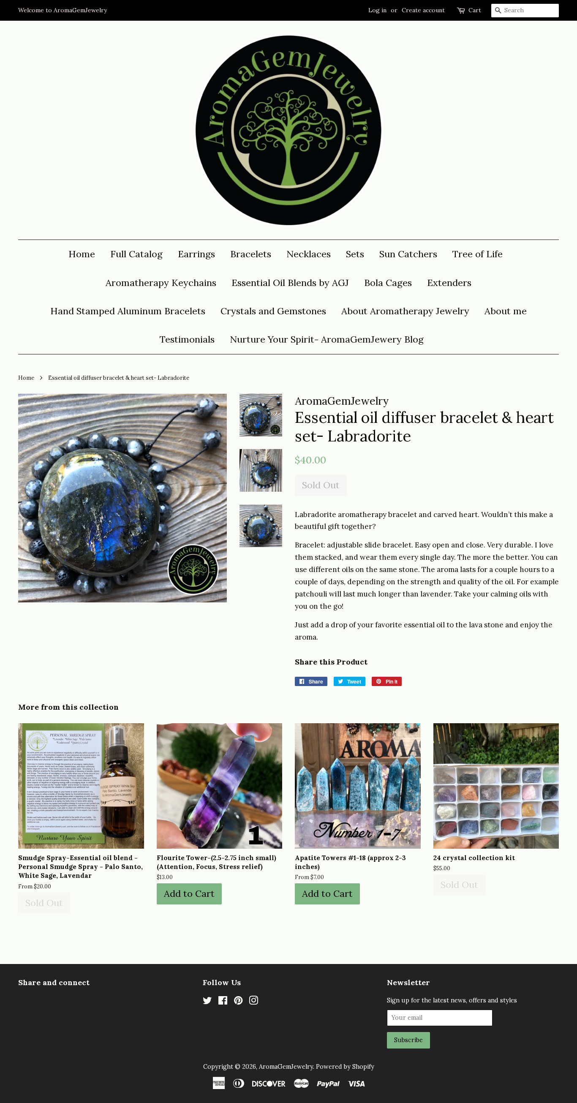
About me (505, 311)
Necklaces (308, 254)
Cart (474, 10)
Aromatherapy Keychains (161, 283)
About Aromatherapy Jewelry (405, 311)
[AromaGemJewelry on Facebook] (223, 1002)
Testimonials (187, 339)
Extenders (449, 283)
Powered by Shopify (345, 1066)
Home (81, 254)
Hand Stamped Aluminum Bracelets (127, 311)
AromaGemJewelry (286, 1066)
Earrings (196, 254)
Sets (355, 254)
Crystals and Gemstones (273, 311)
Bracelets (250, 254)
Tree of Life (477, 254)
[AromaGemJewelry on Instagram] (253, 1002)
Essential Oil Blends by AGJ (290, 283)
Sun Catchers (408, 254)
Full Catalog (136, 254)
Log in (377, 10)
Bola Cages (388, 283)
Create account (423, 10)
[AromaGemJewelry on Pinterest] (238, 1002)
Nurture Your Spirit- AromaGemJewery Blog (327, 339)
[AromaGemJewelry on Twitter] (207, 1002)
